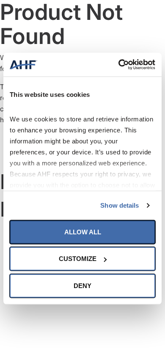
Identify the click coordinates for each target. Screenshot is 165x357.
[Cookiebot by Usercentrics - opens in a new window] (118, 64)
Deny (82, 285)
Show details (119, 205)
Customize (77, 258)
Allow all (82, 231)
